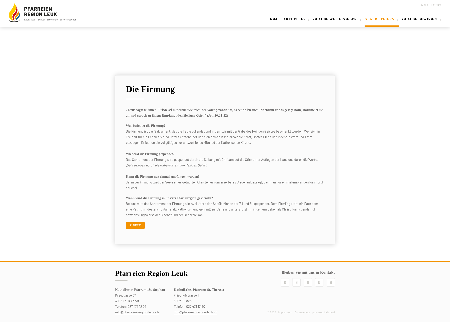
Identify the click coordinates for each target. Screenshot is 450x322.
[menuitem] (423, 4)
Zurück (135, 225)
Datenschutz (302, 312)
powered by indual (323, 312)
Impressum (285, 312)
